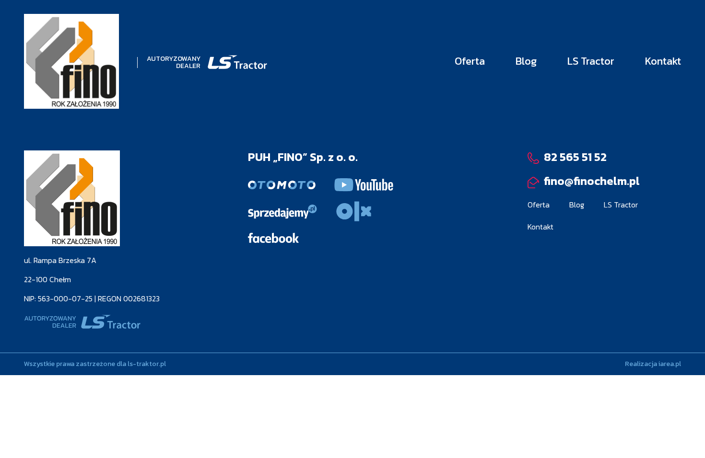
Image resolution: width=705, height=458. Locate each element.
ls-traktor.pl (147, 364)
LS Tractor (590, 61)
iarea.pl (669, 364)
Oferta (470, 61)
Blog (526, 61)
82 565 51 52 (574, 157)
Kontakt (663, 61)
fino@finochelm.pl (590, 180)
